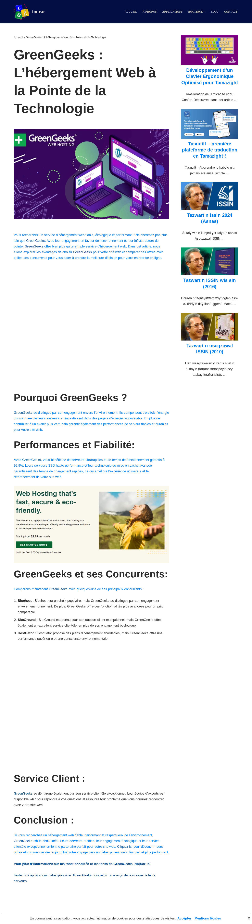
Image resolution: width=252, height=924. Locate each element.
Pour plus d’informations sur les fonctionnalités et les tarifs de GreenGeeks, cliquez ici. (82, 864)
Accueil (131, 11)
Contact (230, 11)
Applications (172, 11)
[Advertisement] (91, 329)
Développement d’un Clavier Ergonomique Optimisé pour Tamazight (209, 76)
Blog (215, 11)
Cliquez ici (124, 846)
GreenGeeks (35, 241)
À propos (150, 11)
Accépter (184, 918)
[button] (204, 11)
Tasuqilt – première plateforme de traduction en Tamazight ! (209, 150)
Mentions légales (208, 918)
